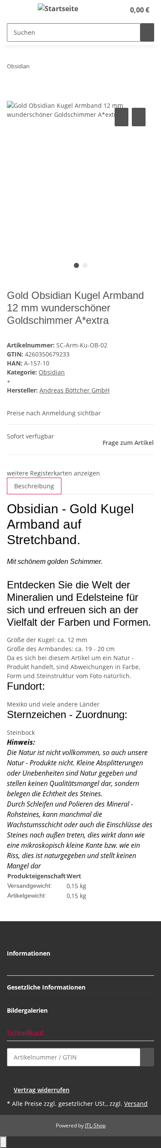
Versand (136, 1103)
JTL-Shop (95, 1125)
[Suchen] (147, 32)
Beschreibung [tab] (34, 486)
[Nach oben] (3, 1142)
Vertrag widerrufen (42, 1090)
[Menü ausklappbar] (17, 10)
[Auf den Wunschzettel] (139, 117)
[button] (109, 9)
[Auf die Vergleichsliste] (121, 117)
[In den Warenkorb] (14, 96)
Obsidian (52, 372)
